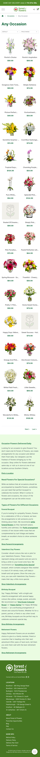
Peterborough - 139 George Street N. (18, 704)
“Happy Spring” (16, 605)
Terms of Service (11, 745)
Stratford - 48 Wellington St (15, 707)
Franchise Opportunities (14, 721)
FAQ (7, 726)
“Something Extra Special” (24, 565)
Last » (34, 429)
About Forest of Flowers (14, 718)
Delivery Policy (11, 740)
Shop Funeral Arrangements (12, 544)
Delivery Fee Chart (12, 743)
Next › (27, 429)
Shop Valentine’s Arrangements (14, 584)
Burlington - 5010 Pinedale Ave (16, 691)
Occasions (10, 16)
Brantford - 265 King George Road (17, 686)
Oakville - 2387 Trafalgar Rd (15, 702)
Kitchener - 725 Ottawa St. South (17, 696)
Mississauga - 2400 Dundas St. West (18, 699)
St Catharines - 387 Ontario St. (16, 710)
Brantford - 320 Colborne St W (16, 688)
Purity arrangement (30, 528)
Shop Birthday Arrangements (13, 624)
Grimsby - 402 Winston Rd (15, 694)
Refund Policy (10, 737)
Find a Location (8, 473)
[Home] (3, 16)
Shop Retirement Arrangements (14, 653)
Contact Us (10, 729)
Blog (7, 723)
